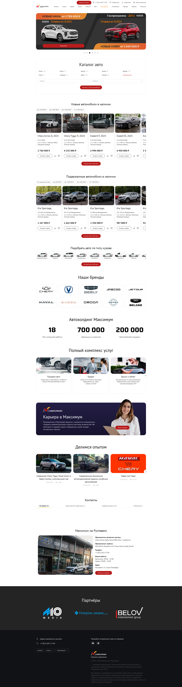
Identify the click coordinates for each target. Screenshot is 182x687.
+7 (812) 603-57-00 (102, 553)
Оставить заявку (45, 156)
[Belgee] (136, 302)
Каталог (56, 6)
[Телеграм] (98, 643)
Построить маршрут (104, 573)
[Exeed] (68, 302)
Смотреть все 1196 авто (91, 163)
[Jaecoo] (113, 289)
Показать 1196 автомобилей (91, 87)
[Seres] (113, 302)
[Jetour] (136, 289)
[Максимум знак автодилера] (42, 7)
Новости (88, 6)
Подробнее (63, 46)
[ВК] (93, 643)
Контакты (143, 6)
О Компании (115, 6)
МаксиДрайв (104, 6)
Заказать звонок (84, 3)
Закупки (134, 6)
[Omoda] (91, 302)
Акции (80, 6)
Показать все (127, 75)
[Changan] (68, 289)
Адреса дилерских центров (51, 639)
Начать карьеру (122, 427)
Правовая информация (99, 657)
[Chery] (46, 289)
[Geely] (91, 289)
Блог (95, 6)
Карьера (125, 6)
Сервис (72, 6)
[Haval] (46, 302)
